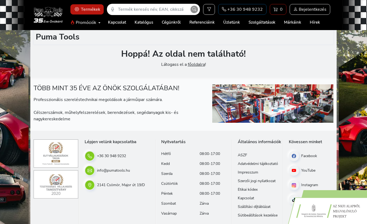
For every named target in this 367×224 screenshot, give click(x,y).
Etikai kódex (248, 189)
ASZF (242, 155)
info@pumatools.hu (113, 170)
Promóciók (86, 23)
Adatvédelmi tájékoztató (258, 163)
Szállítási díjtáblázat (254, 206)
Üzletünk (231, 22)
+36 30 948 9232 (111, 155)
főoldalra (196, 64)
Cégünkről (171, 22)
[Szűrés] (209, 9)
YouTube (307, 170)
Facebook (308, 155)
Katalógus (144, 22)
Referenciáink (202, 22)
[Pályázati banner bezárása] (361, 185)
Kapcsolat (117, 22)
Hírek (315, 22)
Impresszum (248, 172)
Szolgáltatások (262, 22)
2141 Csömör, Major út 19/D (120, 184)
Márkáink (292, 22)
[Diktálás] (112, 9)
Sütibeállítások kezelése (258, 215)
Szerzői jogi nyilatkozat (257, 180)
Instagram (309, 184)
